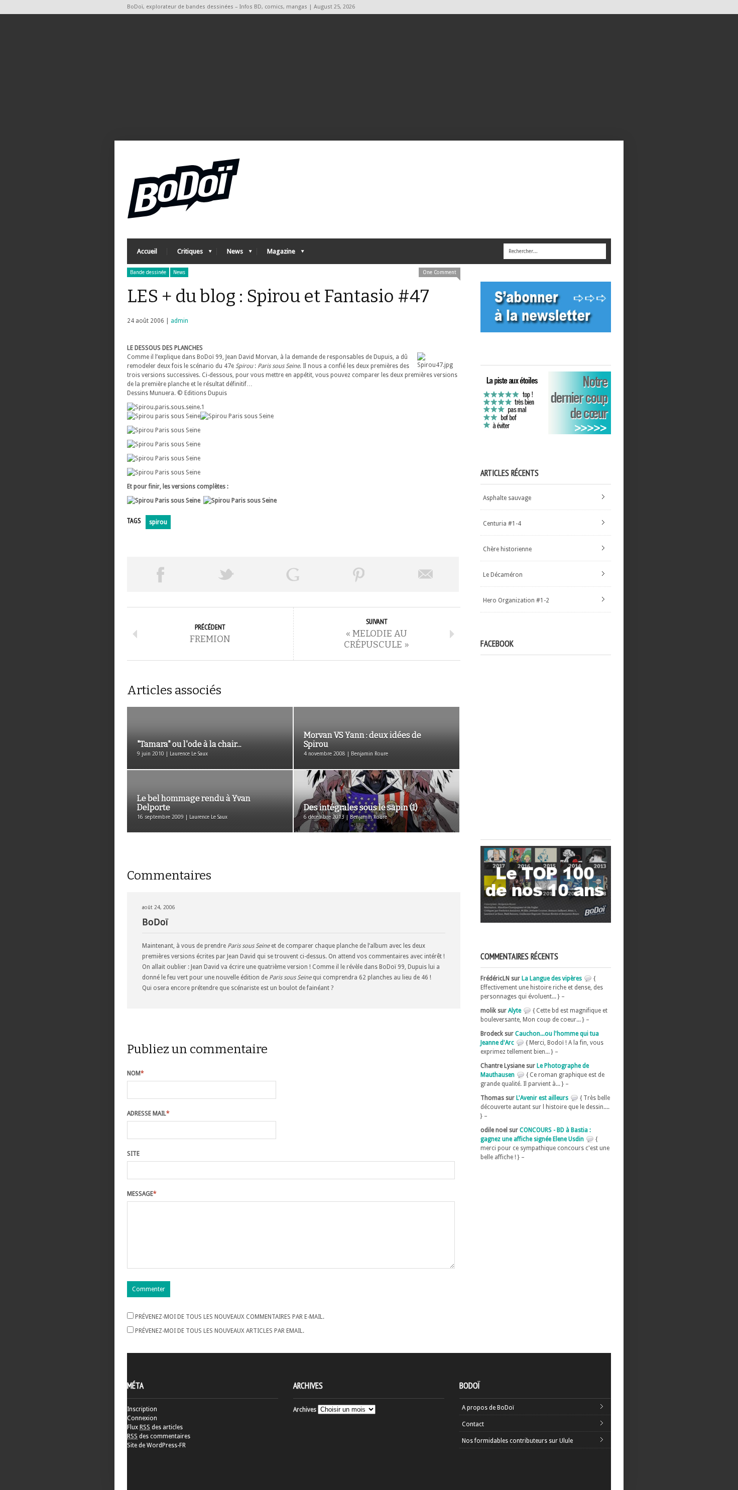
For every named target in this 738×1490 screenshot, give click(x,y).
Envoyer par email (426, 574)
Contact (473, 1424)
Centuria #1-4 (502, 523)
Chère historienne (507, 549)
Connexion (142, 1418)
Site (133, 1153)
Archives (304, 1409)
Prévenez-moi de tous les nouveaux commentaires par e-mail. (229, 1316)
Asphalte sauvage (507, 498)
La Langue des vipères (552, 978)
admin (179, 320)
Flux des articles (155, 1427)
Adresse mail (148, 1113)
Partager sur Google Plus (293, 574)
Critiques (185, 253)
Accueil (147, 251)
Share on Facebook (160, 574)
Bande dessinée (148, 272)
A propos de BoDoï (488, 1407)
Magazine (276, 253)
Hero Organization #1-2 (516, 600)
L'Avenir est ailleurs (542, 1097)
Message (142, 1193)
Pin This (359, 574)
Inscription (142, 1409)
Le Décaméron (503, 574)
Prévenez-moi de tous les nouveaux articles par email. (219, 1330)
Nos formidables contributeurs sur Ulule (517, 1440)
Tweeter (226, 574)
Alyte (514, 1010)
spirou (158, 522)
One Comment (439, 272)
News (230, 253)
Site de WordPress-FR (156, 1445)
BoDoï (155, 922)
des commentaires (158, 1436)
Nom (135, 1073)
